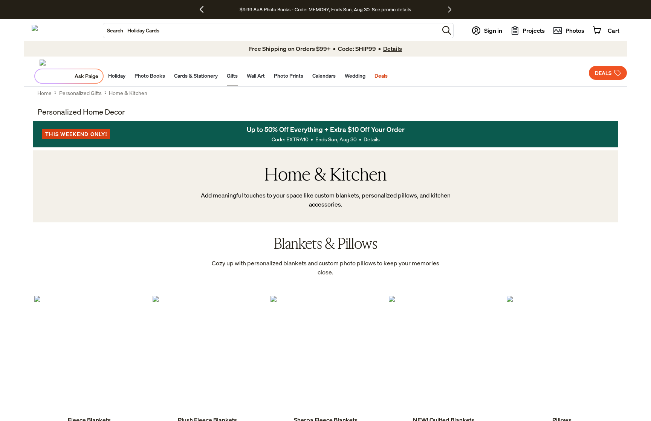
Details (372, 139)
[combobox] (271, 30)
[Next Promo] (449, 9)
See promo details (391, 9)
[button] (446, 30)
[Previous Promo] (204, 9)
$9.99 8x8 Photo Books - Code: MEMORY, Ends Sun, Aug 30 (305, 9)
